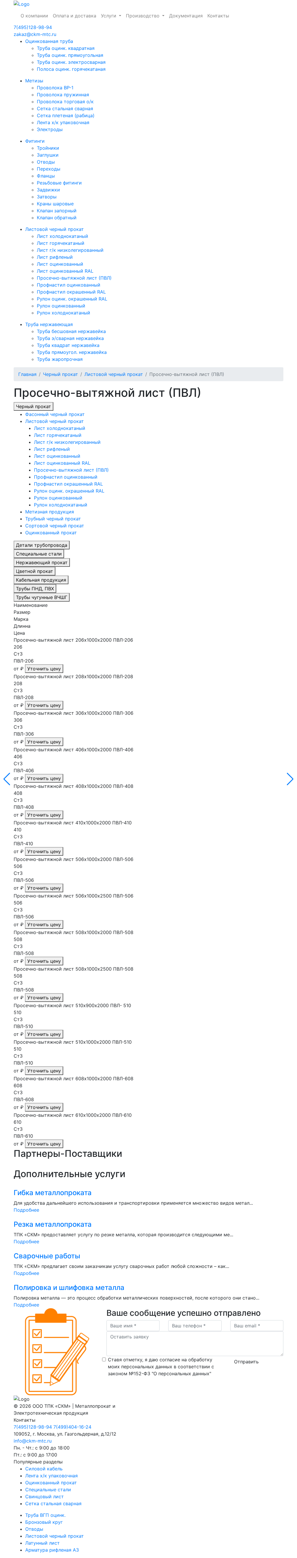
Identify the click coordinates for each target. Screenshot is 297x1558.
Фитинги (35, 141)
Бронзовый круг (44, 1522)
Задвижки (48, 190)
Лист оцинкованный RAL (65, 271)
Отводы (46, 162)
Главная (27, 374)
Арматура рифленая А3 (52, 1550)
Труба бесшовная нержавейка (71, 331)
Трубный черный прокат (53, 519)
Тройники (48, 148)
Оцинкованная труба (49, 41)
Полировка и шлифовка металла (69, 1287)
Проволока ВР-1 (55, 88)
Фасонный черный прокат (55, 414)
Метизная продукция (49, 512)
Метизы (34, 81)
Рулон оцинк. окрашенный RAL (72, 299)
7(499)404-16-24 (72, 1427)
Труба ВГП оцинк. (45, 1515)
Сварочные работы (47, 1256)
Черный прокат (60, 374)
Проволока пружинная (63, 94)
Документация (186, 16)
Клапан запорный (57, 210)
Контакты (218, 16)
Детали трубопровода (41, 545)
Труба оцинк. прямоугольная (70, 55)
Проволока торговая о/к (65, 101)
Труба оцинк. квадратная (66, 48)
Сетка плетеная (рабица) (66, 115)
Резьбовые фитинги (59, 183)
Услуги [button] (109, 16)
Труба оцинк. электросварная (71, 62)
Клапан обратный (57, 217)
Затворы (47, 197)
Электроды (50, 129)
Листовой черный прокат (54, 229)
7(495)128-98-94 (33, 27)
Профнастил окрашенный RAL (71, 292)
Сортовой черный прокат (54, 526)
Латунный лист (42, 1543)
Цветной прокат (34, 571)
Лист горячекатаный (60, 243)
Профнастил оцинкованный (68, 285)
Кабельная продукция (41, 580)
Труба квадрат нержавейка (68, 345)
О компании (34, 16)
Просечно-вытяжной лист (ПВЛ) (74, 278)
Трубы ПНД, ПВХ (35, 588)
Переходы (48, 169)
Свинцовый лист (44, 1496)
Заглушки (48, 155)
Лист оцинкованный (60, 264)
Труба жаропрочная (60, 359)
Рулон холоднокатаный (63, 313)
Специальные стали (39, 554)
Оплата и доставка (74, 16)
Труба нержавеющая (49, 324)
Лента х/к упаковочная (63, 122)
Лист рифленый (55, 257)
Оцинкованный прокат (51, 532)
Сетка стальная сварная (65, 108)
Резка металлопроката (53, 1224)
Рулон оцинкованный (61, 306)
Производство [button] (143, 16)
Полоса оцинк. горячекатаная (71, 69)
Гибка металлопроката (53, 1192)
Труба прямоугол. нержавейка (72, 352)
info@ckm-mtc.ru (33, 1441)
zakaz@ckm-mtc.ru (35, 34)
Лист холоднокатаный (62, 236)
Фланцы (46, 176)
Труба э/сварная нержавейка (70, 338)
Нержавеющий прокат (42, 562)
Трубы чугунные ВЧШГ (41, 597)
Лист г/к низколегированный (70, 250)
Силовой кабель (44, 1469)
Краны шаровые (55, 204)
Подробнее (26, 1210)
